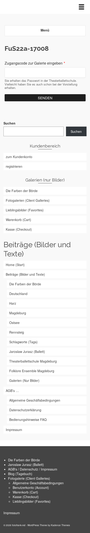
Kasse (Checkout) (26, 496)
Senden (45, 97)
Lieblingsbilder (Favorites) (32, 501)
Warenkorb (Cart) (25, 492)
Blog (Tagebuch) (20, 473)
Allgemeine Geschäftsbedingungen (38, 483)
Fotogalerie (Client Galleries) (29, 478)
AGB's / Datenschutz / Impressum (32, 469)
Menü (45, 30)
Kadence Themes (60, 525)
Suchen (9, 123)
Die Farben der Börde (24, 460)
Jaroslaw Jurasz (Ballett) (26, 464)
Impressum (11, 512)
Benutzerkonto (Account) (31, 487)
